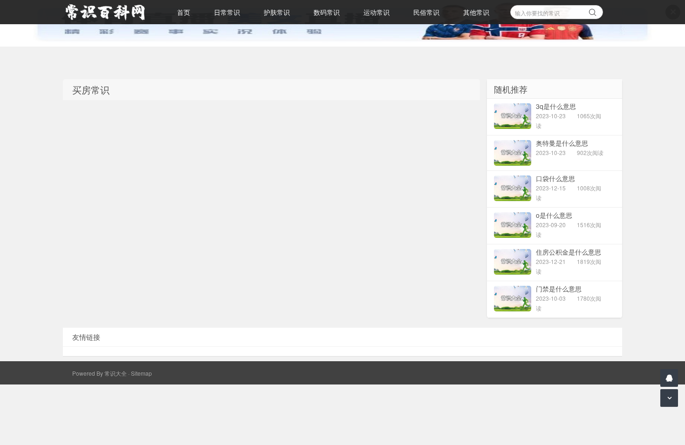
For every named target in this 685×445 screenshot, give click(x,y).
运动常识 (376, 12)
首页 (183, 12)
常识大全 (115, 373)
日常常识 (227, 12)
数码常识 (327, 12)
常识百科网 (109, 12)
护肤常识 (277, 12)
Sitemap (141, 373)
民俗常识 (426, 12)
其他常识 (476, 12)
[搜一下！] (592, 11)
